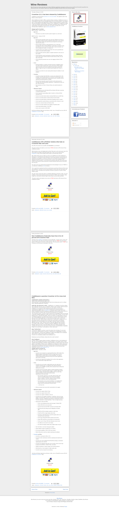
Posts (75, 123)
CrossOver (36, 434)
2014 (74, 91)
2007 (74, 103)
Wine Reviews (39, 4)
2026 (74, 64)
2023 (74, 76)
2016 (74, 87)
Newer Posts (34, 489)
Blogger (65, 506)
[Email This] (53, 114)
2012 (74, 94)
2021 (74, 79)
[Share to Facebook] (57, 114)
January (76, 65)
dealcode (41, 210)
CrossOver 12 (47, 310)
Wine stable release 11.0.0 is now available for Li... (79, 68)
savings (50, 210)
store (44, 165)
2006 (74, 104)
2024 (74, 74)
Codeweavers (34, 153)
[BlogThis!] (55, 114)
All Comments (76, 125)
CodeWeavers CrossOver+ (36, 111)
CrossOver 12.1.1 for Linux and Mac (49, 16)
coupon (41, 273)
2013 (74, 93)
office (52, 485)
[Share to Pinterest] (58, 114)
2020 (74, 81)
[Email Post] (51, 114)
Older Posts (65, 489)
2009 (74, 99)
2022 (74, 77)
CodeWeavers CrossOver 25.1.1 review (79, 71)
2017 (74, 86)
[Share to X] (56, 114)
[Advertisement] (50, 127)
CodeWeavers (40, 239)
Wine (61, 485)
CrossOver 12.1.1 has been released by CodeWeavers (49, 14)
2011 (74, 96)
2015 (74, 89)
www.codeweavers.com (51, 26)
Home (50, 489)
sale (48, 210)
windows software (57, 485)
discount (45, 210)
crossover (44, 273)
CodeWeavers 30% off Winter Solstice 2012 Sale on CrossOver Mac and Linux (48, 142)
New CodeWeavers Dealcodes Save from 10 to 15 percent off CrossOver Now (47, 236)
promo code (57, 273)
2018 (74, 84)
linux (51, 273)
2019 (74, 82)
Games (45, 485)
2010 (74, 98)
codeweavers (37, 210)
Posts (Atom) (52, 492)
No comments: (47, 114)
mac (53, 273)
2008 (74, 101)
